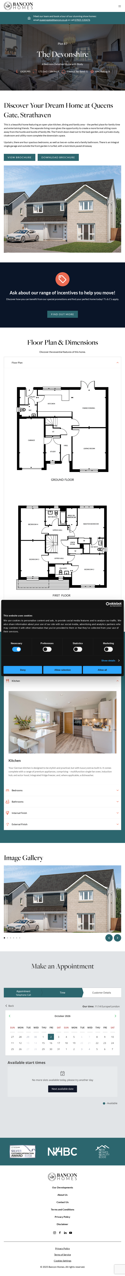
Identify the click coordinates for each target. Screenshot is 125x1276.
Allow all (102, 669)
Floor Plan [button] (17, 362)
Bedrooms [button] (17, 790)
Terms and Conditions (62, 1209)
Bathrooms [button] (17, 801)
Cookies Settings (62, 1260)
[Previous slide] (109, 938)
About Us (62, 1194)
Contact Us (63, 1202)
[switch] (47, 649)
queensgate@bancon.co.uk (53, 19)
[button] (119, 5)
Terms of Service (62, 1254)
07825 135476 (82, 19)
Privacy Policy (62, 1216)
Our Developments (62, 1187)
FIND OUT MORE (62, 314)
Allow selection (62, 669)
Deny (23, 669)
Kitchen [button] (16, 680)
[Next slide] (117, 938)
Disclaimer (62, 1224)
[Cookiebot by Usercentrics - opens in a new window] (108, 604)
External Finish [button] (19, 824)
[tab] (4, 937)
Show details (108, 660)
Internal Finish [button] (19, 812)
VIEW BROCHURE (20, 157)
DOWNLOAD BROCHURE (58, 157)
